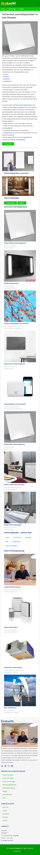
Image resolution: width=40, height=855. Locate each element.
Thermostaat (17, 537)
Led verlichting (7, 794)
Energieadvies (16, 541)
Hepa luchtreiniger (10, 627)
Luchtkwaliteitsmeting (12, 587)
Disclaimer (6, 814)
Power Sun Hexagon (9, 781)
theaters (6, 77)
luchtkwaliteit (20, 140)
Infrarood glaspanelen (9, 784)
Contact (5, 820)
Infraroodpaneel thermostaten (15, 404)
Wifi (7, 541)
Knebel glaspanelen (11, 283)
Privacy (5, 810)
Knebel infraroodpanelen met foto (16, 324)
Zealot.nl (23, 851)
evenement (7, 81)
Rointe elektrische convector (14, 485)
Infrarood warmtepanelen (15, 207)
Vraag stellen (8, 144)
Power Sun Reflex (8, 778)
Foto (4, 798)
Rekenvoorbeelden (11, 546)
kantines (6, 79)
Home (3, 9)
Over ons (5, 807)
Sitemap (5, 817)
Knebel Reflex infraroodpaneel (15, 243)
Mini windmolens (10, 708)
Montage (28, 537)
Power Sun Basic (8, 775)
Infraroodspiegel (11, 198)
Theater (21, 9)
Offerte (22, 203)
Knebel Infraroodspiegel (12, 525)
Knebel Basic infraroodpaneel (14, 444)
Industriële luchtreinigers (13, 668)
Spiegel (5, 791)
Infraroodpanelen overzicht (16, 173)
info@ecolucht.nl (8, 840)
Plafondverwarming (9, 788)
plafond (11, 135)
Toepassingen (11, 9)
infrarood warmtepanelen (22, 105)
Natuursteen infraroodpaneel (14, 364)
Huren (7, 537)
